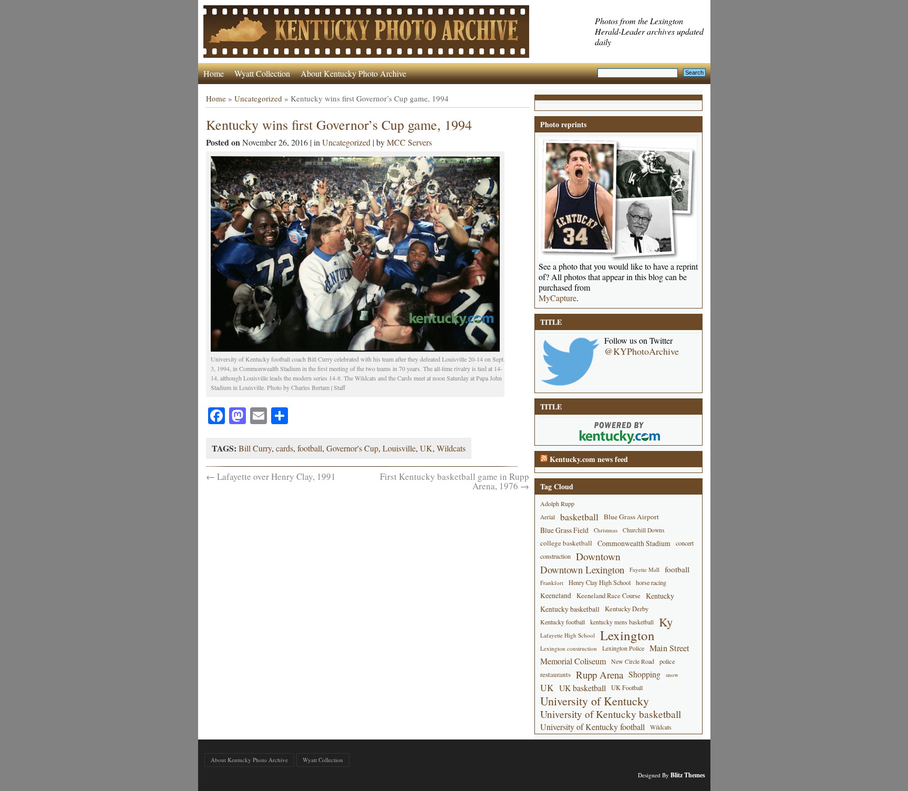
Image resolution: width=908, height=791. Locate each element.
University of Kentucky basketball (610, 714)
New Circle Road (632, 661)
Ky (666, 622)
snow (672, 675)
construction (555, 556)
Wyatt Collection (262, 73)
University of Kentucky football (592, 727)
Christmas (605, 530)
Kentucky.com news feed (589, 459)
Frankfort (551, 583)
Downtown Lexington (582, 569)
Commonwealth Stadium (633, 543)
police (667, 661)
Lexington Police (623, 648)
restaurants (555, 674)
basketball (579, 516)
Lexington (627, 635)
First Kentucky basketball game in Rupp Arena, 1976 (454, 481)
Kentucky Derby (626, 608)
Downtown (598, 556)
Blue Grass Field (564, 530)
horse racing (651, 582)
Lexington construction (568, 648)
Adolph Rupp (557, 503)
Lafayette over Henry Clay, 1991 (271, 476)
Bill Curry (255, 448)
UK (426, 448)
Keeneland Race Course (608, 595)
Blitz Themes (687, 775)
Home (213, 73)
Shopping (644, 674)
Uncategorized (258, 98)
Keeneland (555, 595)
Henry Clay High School (600, 582)
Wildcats (451, 448)
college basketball (566, 543)
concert (685, 543)
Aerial (547, 517)
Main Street (669, 648)
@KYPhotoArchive (641, 351)
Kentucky (660, 596)
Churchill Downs (644, 530)
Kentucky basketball (570, 609)
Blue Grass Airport (631, 516)
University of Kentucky (594, 700)
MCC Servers (409, 142)
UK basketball (582, 687)
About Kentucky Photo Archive (353, 73)
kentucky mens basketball (622, 622)
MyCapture (557, 298)
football (309, 448)
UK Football (627, 687)
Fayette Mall (644, 569)
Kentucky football (562, 622)
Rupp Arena (599, 674)
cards (284, 448)
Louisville (399, 448)
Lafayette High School (567, 635)
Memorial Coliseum (573, 661)
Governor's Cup (352, 448)
